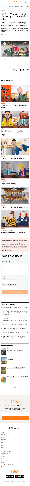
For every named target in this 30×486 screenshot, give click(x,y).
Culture (2, 440)
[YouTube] (15, 428)
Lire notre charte (6, 250)
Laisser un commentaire (15, 292)
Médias (3, 10)
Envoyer (15, 417)
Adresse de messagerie (9, 284)
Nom (3, 278)
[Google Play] (19, 476)
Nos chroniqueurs (4, 448)
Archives (3, 456)
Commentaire (6, 261)
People (2, 445)
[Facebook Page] (9, 428)
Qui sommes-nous (5, 453)
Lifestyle (3, 447)
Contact (2, 462)
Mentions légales (4, 466)
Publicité (3, 454)
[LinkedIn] (18, 428)
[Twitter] (12, 428)
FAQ (2, 460)
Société (22, 6)
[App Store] (10, 476)
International (3, 439)
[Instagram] (21, 428)
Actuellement (4, 6)
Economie (17, 6)
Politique (11, 6)
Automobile (3, 444)
